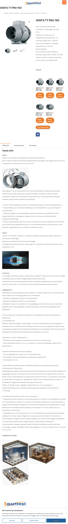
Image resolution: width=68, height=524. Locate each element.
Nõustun (56, 520)
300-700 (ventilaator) (27, 13)
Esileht (6, 13)
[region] (34, 516)
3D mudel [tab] (32, 145)
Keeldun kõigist (34, 520)
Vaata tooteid (40, 95)
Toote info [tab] (5, 145)
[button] (60, 3)
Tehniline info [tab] (19, 145)
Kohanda (12, 520)
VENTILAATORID (14, 13)
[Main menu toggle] (64, 2)
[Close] (66, 509)
